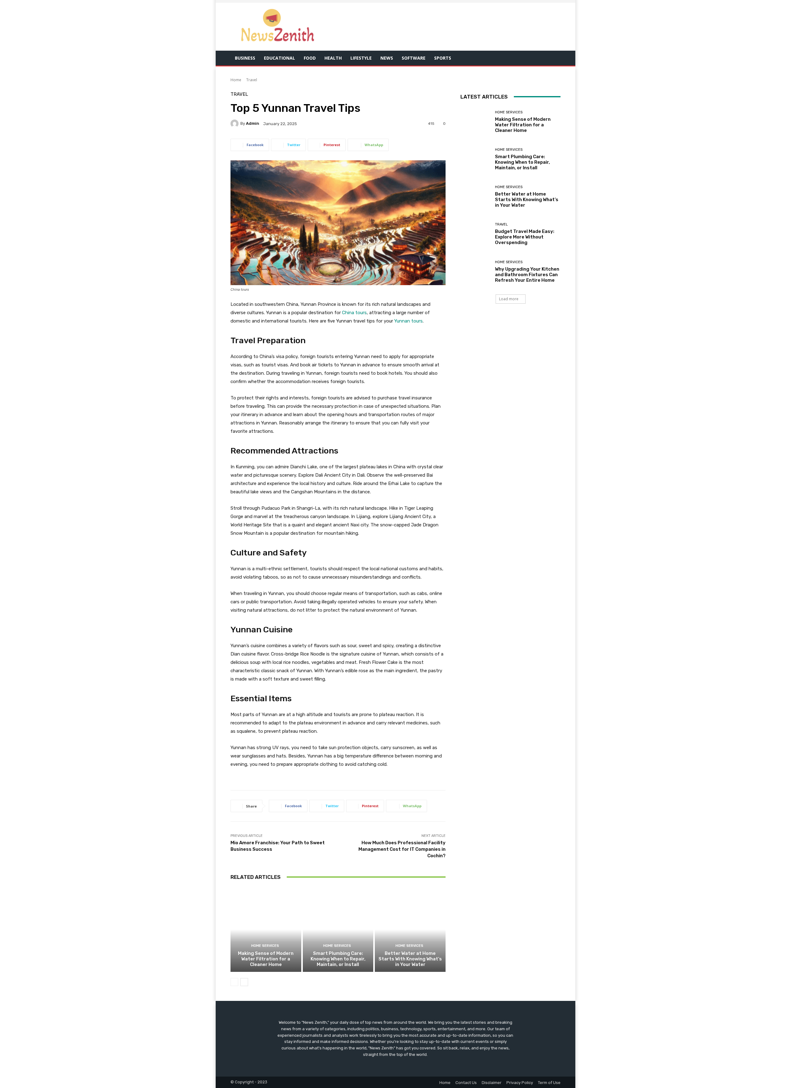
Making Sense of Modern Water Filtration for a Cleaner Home (266, 959)
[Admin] (235, 124)
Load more (508, 299)
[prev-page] (234, 982)
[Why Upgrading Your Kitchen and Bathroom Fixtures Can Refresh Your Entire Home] (475, 271)
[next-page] (244, 982)
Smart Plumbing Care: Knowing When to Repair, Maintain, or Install (338, 959)
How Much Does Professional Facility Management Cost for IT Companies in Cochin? (402, 849)
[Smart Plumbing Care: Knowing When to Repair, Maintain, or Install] (338, 929)
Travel (251, 79)
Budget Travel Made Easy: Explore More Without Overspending (524, 237)
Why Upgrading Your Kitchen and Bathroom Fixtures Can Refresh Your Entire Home (527, 274)
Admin (252, 123)
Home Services (265, 945)
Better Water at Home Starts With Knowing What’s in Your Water (410, 959)
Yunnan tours (408, 321)
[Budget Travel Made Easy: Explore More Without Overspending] (475, 234)
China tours (354, 312)
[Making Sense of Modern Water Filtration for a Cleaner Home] (266, 929)
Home (236, 79)
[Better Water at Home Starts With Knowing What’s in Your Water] (410, 929)
